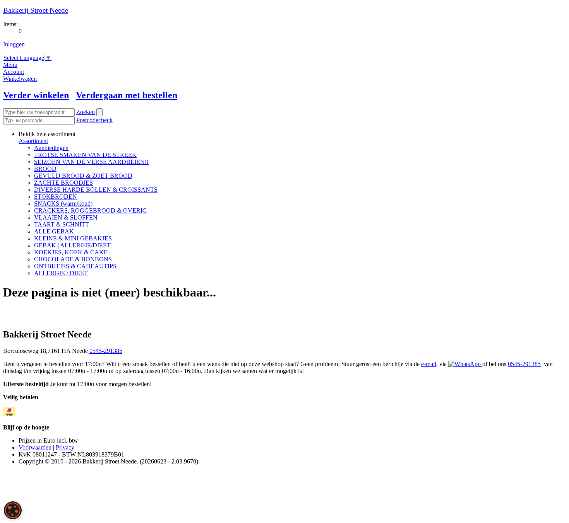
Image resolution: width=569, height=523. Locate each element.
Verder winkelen (36, 95)
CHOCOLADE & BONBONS (73, 259)
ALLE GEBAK (54, 231)
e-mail (428, 364)
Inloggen (14, 44)
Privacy (65, 447)
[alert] (13, 510)
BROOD (45, 168)
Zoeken (85, 112)
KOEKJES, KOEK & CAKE (71, 252)
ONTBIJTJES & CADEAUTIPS (75, 266)
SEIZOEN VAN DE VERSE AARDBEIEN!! (91, 161)
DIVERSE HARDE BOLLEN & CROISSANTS (96, 189)
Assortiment (33, 141)
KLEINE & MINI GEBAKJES (73, 238)
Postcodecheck (94, 120)
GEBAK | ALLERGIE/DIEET (72, 245)
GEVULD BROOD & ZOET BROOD (83, 175)
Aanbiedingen (51, 148)
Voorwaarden (35, 447)
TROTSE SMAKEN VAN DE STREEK (85, 155)
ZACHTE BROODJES (63, 182)
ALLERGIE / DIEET (61, 273)
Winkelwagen (20, 78)
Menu (10, 64)
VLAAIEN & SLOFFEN (66, 217)
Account (13, 71)
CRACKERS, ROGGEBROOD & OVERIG (90, 210)
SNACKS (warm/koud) (63, 203)
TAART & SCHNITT (61, 224)
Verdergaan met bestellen (126, 95)
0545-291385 (105, 351)
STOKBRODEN (55, 196)
